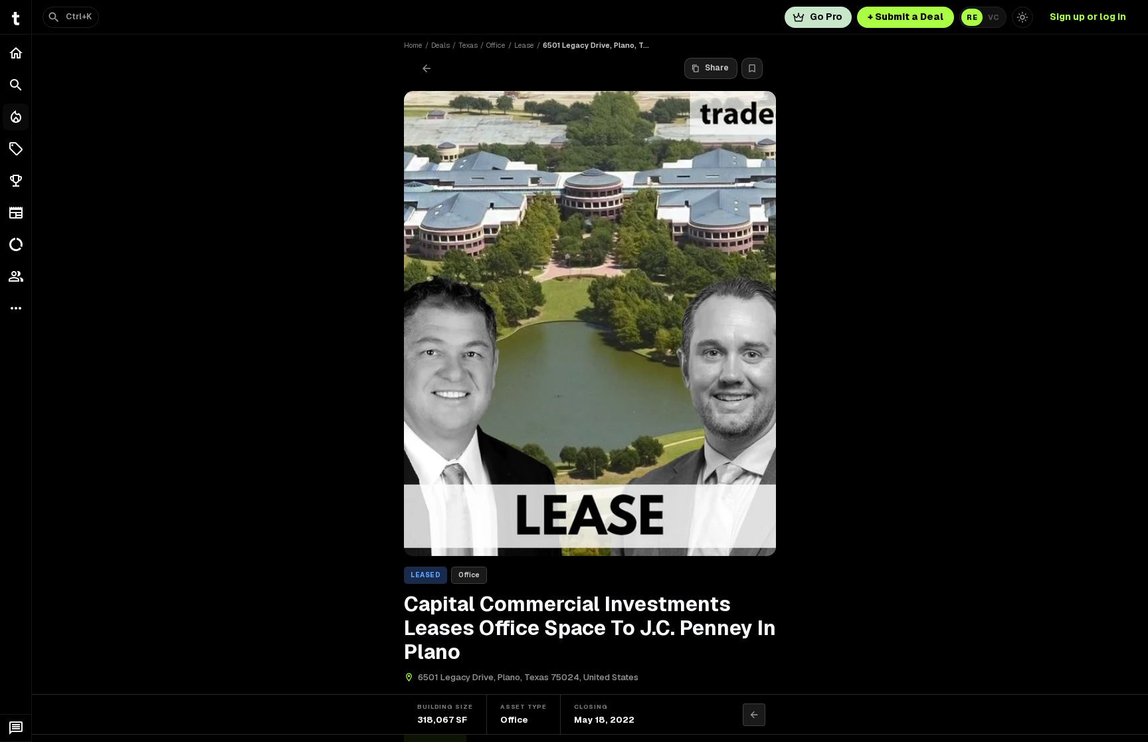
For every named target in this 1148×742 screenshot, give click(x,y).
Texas (468, 45)
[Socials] (16, 276)
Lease (524, 45)
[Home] (16, 53)
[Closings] (16, 117)
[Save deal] (752, 68)
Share (717, 67)
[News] (16, 212)
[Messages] (16, 728)
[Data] (16, 244)
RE (972, 17)
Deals (440, 45)
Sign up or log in (1088, 17)
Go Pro (826, 17)
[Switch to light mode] (1022, 17)
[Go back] (426, 68)
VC (993, 17)
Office (496, 45)
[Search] (16, 85)
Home (413, 45)
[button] (16, 149)
